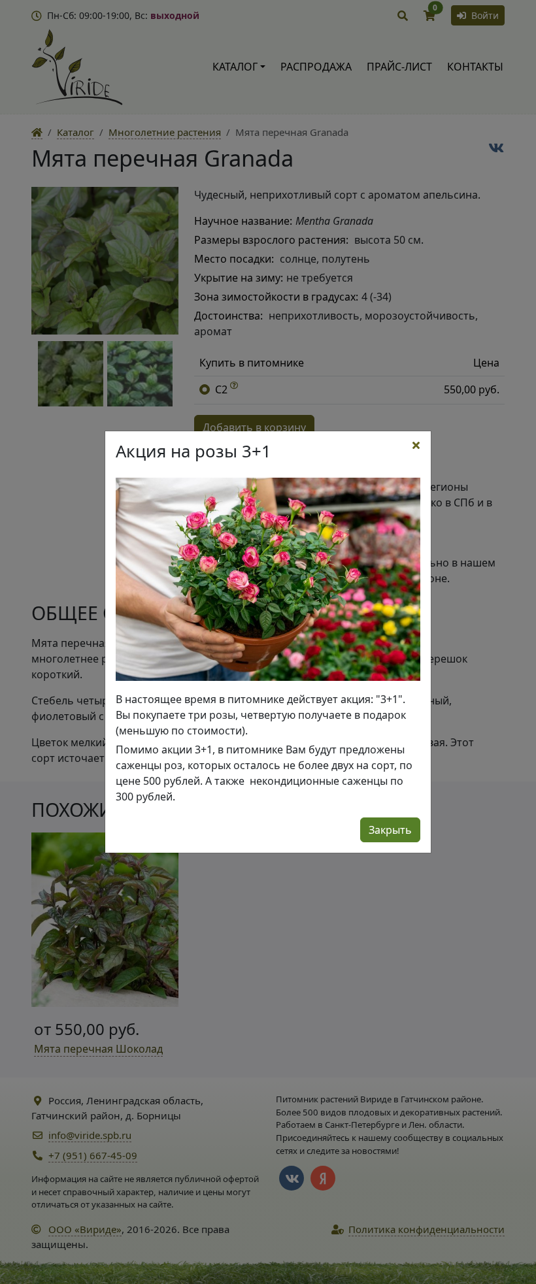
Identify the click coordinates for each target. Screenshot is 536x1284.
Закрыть (390, 830)
